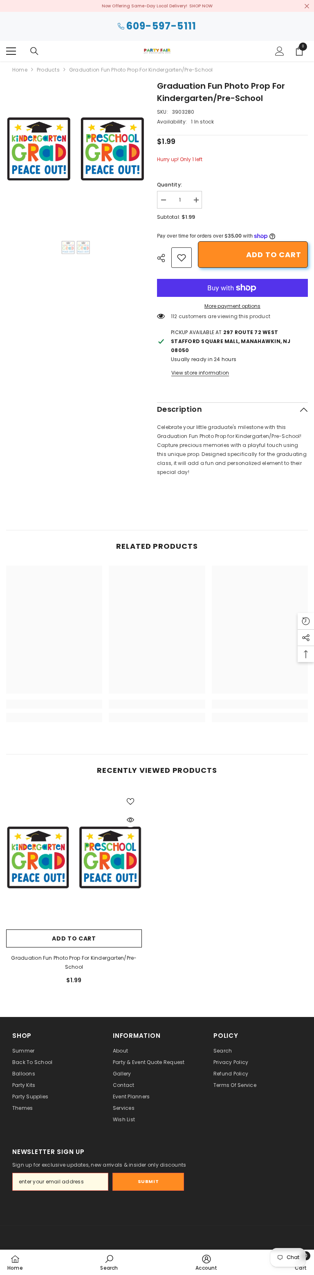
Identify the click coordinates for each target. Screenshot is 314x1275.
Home (19, 69)
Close (307, 6)
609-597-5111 (161, 26)
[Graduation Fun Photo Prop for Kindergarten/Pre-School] (74, 857)
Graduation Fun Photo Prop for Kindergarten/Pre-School (74, 962)
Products (48, 69)
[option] (75, 149)
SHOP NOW (201, 6)
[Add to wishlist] (130, 801)
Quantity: (169, 184)
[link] (181, 257)
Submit (148, 1181)
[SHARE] (164, 258)
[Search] (34, 51)
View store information (200, 372)
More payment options (232, 306)
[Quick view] (130, 820)
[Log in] (279, 51)
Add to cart (273, 254)
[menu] (11, 51)
